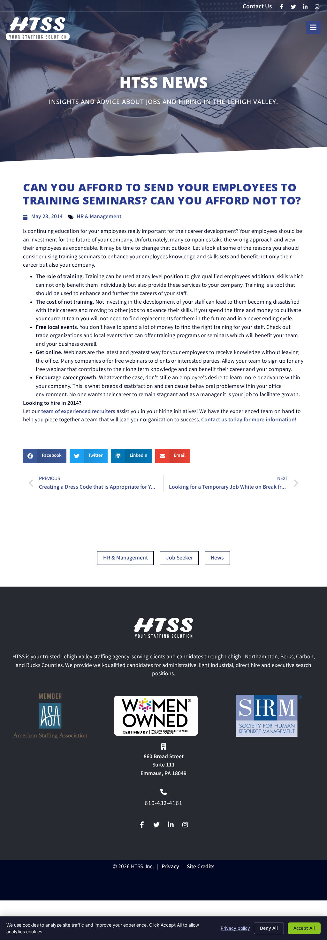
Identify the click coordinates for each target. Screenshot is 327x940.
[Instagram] (185, 824)
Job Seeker (179, 558)
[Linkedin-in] (170, 824)
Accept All (304, 928)
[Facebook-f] (142, 824)
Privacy (170, 867)
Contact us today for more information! (249, 420)
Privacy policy (235, 928)
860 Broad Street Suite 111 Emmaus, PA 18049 (163, 765)
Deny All (269, 928)
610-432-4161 (163, 803)
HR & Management (99, 217)
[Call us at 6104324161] (163, 792)
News (217, 558)
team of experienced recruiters (77, 412)
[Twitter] (156, 824)
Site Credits (201, 867)
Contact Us (257, 7)
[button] (44, 456)
